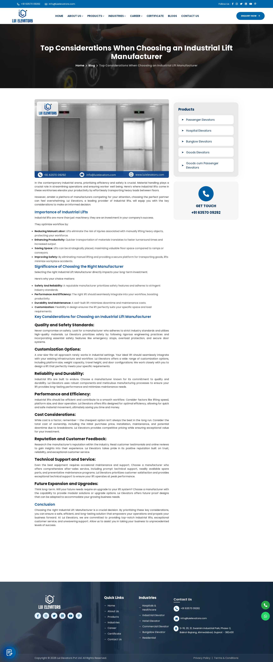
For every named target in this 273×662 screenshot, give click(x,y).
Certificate (155, 16)
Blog (91, 65)
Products (94, 16)
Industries (116, 16)
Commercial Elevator (155, 626)
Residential (149, 638)
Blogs (172, 16)
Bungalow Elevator (153, 632)
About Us (74, 16)
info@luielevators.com (62, 3)
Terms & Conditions (226, 658)
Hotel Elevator (151, 621)
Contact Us (190, 16)
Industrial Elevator (153, 615)
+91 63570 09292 (30, 3)
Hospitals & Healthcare (149, 608)
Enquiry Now (249, 15)
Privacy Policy (201, 658)
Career (135, 16)
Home (59, 16)
